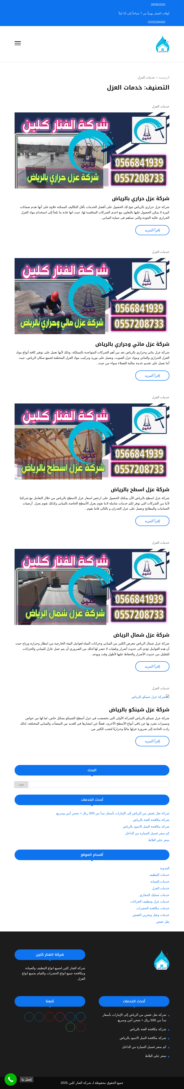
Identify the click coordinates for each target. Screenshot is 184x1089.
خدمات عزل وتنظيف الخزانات (149, 901)
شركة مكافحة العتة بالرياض (151, 820)
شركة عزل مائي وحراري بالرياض (131, 344)
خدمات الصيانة (159, 881)
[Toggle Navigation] (18, 44)
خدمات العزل (160, 106)
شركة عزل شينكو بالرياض (139, 709)
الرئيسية (164, 77)
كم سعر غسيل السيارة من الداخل (147, 833)
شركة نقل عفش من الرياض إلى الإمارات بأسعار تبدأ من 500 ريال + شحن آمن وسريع (112, 813)
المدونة (164, 868)
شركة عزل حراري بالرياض (140, 198)
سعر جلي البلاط (158, 840)
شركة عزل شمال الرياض (141, 635)
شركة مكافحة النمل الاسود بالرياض (146, 826)
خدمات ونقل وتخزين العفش (150, 915)
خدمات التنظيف (159, 874)
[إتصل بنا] (10, 1079)
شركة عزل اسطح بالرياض (140, 489)
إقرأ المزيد (152, 230)
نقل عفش (162, 921)
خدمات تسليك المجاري (154, 895)
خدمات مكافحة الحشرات (152, 908)
